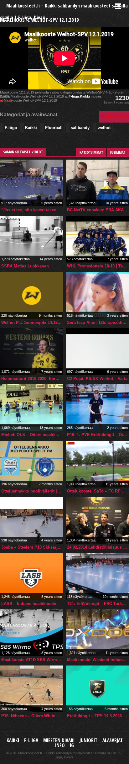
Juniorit (88, 740)
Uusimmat (118, 152)
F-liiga (74, 96)
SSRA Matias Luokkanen (25, 266)
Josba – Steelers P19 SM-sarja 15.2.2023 (32, 547)
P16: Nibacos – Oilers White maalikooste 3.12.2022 (32, 716)
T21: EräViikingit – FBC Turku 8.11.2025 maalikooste (98, 603)
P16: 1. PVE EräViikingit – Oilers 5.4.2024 (98, 434)
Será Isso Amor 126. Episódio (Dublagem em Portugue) (98, 322)
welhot (104, 127)
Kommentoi (114, 116)
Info (60, 745)
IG (72, 745)
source (5, 100)
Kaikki (85, 96)
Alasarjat (112, 740)
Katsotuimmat (91, 152)
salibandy (80, 127)
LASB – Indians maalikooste (28, 603)
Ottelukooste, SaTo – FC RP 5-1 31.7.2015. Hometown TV (98, 491)
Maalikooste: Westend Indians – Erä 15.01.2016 (98, 659)
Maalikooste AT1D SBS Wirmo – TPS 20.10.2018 (32, 659)
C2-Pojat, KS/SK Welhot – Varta (97, 378)
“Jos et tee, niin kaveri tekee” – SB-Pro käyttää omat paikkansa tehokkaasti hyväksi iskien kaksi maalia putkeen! (32, 210)
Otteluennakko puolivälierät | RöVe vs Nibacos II (32, 491)
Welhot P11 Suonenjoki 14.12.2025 (32, 322)
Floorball (54, 127)
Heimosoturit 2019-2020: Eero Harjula (32, 378)
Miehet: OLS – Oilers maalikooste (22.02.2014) (32, 434)
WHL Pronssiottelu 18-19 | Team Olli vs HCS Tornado (98, 266)
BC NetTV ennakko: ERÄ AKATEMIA (98, 210)
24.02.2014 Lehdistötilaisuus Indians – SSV (98, 547)
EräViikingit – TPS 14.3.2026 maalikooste (98, 716)
